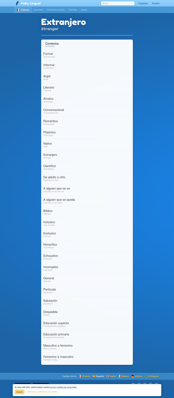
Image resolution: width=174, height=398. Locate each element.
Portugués (153, 376)
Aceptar (19, 392)
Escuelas (73, 9)
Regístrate (143, 3)
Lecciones (38, 9)
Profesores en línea (56, 9)
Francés (86, 376)
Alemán (138, 376)
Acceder (155, 3)
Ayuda (84, 9)
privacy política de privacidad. (63, 387)
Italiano (125, 376)
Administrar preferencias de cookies (42, 391)
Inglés (112, 376)
